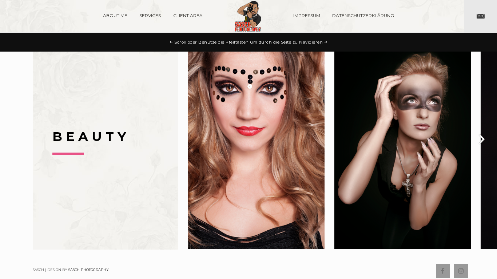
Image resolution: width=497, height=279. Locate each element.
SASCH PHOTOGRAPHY (88, 270)
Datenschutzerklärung (363, 15)
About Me (115, 15)
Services (150, 15)
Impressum (306, 15)
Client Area (188, 15)
